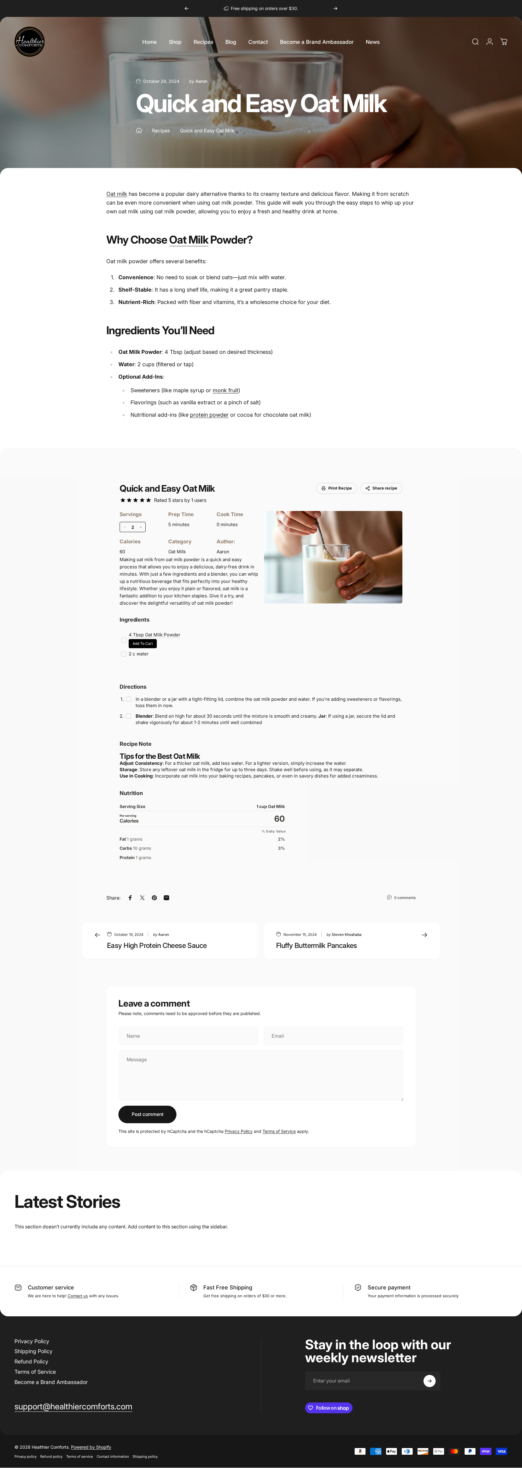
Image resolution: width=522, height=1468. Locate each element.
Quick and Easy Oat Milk (167, 488)
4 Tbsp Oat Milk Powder (154, 635)
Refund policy (51, 1456)
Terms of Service (279, 1131)
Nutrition (131, 793)
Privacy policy (25, 1456)
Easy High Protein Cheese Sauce (157, 945)
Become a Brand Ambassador (51, 1382)
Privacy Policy (239, 1131)
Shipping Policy (33, 1351)
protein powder (209, 415)
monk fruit (225, 390)
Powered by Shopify (91, 1447)
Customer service (51, 1287)
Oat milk (116, 194)
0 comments (405, 897)
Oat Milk (188, 239)
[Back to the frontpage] (139, 131)
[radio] (123, 500)
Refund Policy (31, 1361)
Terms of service (79, 1456)
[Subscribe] (430, 1381)
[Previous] (186, 8)
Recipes (161, 131)
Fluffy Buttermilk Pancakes (316, 945)
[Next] (335, 8)
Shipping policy (145, 1456)
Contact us (78, 1295)
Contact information (113, 1456)
